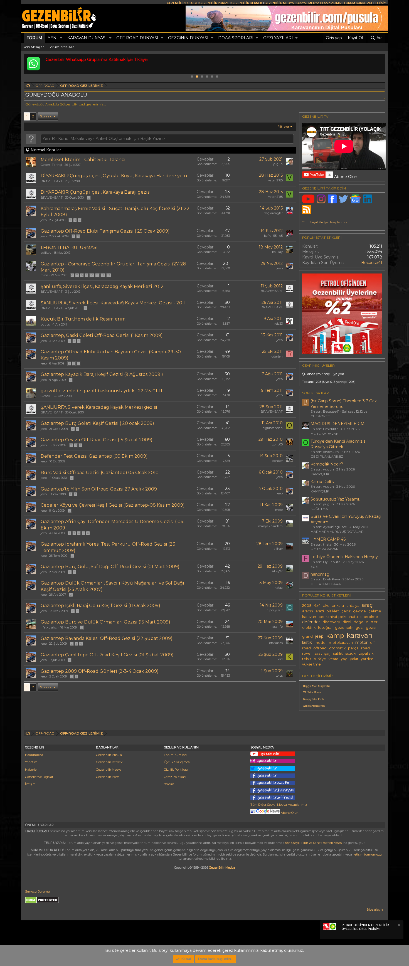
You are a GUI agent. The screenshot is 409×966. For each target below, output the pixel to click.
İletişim (30, 784)
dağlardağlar (273, 213)
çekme (359, 611)
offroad (320, 648)
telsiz (306, 659)
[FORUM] (28, 86)
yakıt (354, 659)
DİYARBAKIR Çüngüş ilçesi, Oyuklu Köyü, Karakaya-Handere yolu (114, 175)
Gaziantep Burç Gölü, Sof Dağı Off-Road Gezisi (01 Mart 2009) (110, 566)
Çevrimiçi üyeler (318, 365)
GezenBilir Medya (222, 867)
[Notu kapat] (398, 925)
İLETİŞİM (380, 3)
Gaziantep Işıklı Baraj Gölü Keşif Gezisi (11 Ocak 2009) (100, 605)
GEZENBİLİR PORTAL (214, 3)
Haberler (31, 770)
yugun (278, 164)
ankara (338, 605)
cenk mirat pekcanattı (338, 617)
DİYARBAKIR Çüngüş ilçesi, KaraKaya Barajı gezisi (96, 192)
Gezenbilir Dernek (109, 762)
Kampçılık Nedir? (327, 464)
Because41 (371, 262)
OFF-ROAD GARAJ (327, 584)
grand (307, 636)
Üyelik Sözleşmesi (177, 762)
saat (318, 653)
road (365, 648)
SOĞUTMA (319, 509)
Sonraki (46, 116)
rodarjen (276, 356)
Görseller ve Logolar (39, 777)
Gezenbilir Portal (108, 777)
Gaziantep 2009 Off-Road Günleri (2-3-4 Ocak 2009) (100, 671)
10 (91, 275)
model (320, 642)
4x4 (317, 605)
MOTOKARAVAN (325, 434)
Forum (34, 37)
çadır (346, 611)
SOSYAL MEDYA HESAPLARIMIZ (319, 3)
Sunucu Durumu (37, 891)
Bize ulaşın (374, 909)
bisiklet (332, 611)
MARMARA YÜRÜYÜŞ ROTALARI (337, 531)
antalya (352, 605)
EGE (314, 567)
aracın (307, 611)
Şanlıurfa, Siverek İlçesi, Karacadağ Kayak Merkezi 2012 (102, 286)
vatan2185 (275, 180)
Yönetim (31, 762)
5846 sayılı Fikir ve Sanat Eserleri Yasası (314, 843)
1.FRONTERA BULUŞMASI (69, 247)
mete (44, 275)
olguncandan (273, 428)
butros (45, 324)
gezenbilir (344, 627)
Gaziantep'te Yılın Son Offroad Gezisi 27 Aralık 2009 (99, 489)
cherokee (369, 617)
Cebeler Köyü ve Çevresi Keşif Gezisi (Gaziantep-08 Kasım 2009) (113, 505)
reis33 (278, 324)
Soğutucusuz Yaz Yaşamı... (336, 499)
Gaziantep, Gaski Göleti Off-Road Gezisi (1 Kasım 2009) (102, 335)
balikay (46, 253)
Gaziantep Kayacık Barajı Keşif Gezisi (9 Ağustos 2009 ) (102, 374)
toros (279, 675)
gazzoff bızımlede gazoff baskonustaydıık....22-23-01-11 (101, 390)
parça (353, 648)
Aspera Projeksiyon (314, 705)
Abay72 (277, 571)
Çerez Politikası (175, 777)
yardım (367, 659)
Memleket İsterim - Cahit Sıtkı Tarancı (83, 159)
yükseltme (311, 664)
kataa (279, 588)
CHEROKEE (320, 416)
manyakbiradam (270, 526)
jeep (44, 220)
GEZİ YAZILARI (278, 37)
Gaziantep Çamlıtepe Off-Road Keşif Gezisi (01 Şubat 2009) (107, 654)
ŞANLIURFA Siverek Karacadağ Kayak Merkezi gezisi (99, 407)
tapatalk (366, 653)
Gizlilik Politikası (176, 770)
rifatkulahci (49, 627)
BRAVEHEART (52, 181)
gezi (359, 627)
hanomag (320, 574)
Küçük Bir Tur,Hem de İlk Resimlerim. (83, 319)
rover (307, 653)
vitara (333, 659)
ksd (280, 659)
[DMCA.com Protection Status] (42, 902)
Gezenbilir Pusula (109, 755)
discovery (331, 622)
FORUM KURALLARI (358, 3)
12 (103, 275)
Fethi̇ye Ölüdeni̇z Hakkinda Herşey (344, 556)
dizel (347, 622)
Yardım (169, 784)
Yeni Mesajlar (34, 47)
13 (108, 275)
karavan (360, 635)
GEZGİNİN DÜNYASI (188, 37)
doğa (358, 622)
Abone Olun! (289, 813)
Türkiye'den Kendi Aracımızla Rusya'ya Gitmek (338, 444)
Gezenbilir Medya (109, 770)
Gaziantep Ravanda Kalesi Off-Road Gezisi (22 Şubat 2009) (107, 638)
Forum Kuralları (175, 755)
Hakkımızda (34, 755)
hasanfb (276, 627)
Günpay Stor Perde (313, 699)
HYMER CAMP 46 (328, 539)
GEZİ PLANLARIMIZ (327, 456)
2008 (307, 605)
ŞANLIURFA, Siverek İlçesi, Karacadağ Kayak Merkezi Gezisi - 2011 (113, 302)
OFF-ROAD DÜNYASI (137, 37)
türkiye (320, 659)
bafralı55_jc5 (273, 236)
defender (311, 621)
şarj (327, 653)
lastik (307, 642)
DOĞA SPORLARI (235, 37)
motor (361, 642)
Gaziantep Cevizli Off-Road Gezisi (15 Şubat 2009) (96, 439)
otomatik (337, 648)
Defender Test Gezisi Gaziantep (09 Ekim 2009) (94, 456)
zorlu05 (277, 444)
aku (326, 605)
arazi (320, 611)
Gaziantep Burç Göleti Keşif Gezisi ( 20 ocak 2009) (97, 423)
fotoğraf (325, 627)
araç (367, 605)
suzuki (350, 653)
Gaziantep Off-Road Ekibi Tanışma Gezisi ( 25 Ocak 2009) (105, 231)
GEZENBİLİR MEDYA (279, 3)
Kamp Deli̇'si (322, 481)
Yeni (53, 37)
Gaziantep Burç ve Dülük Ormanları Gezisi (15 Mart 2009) (105, 622)
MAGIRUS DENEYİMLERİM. (338, 423)
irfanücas (276, 643)
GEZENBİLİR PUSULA (182, 3)
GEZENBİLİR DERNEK (246, 3)
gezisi (371, 627)
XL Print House (312, 692)
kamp (335, 635)
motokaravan (341, 642)
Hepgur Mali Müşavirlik (316, 685)
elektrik (309, 627)
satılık (338, 653)
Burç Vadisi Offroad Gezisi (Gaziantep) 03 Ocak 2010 (100, 472)
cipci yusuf (275, 610)
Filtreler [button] (283, 126)
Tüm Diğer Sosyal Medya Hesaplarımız (278, 805)
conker (277, 461)
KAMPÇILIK (320, 474)
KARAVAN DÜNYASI (87, 37)
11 (97, 275)
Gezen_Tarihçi (51, 165)
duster (372, 622)
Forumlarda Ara (61, 47)
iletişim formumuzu (367, 854)
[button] (61, 38)
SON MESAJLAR (315, 393)
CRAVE (46, 396)
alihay (278, 549)
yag (344, 659)
